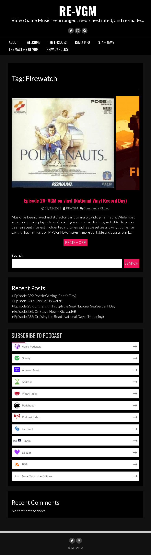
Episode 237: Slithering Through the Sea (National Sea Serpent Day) (65, 306)
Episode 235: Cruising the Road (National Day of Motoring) (59, 316)
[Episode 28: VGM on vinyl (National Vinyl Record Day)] (75, 142)
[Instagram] (78, 31)
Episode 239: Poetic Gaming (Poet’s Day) (45, 296)
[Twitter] (71, 31)
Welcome (33, 42)
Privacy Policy (57, 49)
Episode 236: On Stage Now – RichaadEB (45, 311)
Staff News (106, 42)
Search (17, 255)
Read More (75, 242)
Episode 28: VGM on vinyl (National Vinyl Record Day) (75, 200)
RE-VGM (78, 10)
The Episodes (57, 42)
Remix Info (82, 42)
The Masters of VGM (23, 49)
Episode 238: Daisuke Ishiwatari (38, 301)
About (13, 42)
